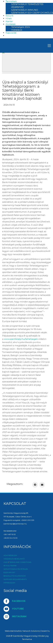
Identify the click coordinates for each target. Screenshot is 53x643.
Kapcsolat (11, 32)
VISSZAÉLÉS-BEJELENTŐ (14, 559)
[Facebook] (35, 485)
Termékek (11, 1)
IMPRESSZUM (9, 583)
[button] (49, 46)
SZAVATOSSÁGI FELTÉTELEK (16, 569)
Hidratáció (16, 29)
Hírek (9, 18)
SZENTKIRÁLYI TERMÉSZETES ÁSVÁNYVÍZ (27, 5)
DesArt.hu (45, 631)
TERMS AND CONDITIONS (20, 562)
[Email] (42, 485)
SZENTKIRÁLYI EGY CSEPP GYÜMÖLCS (32, 12)
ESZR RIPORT (9, 572)
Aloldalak (11, 24)
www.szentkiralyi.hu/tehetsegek (21, 339)
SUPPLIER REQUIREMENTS (15, 579)
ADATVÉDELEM (10, 555)
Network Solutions (30, 631)
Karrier (9, 21)
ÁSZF (6, 562)
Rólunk (9, 15)
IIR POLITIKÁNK (10, 566)
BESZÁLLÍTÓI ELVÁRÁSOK (15, 576)
